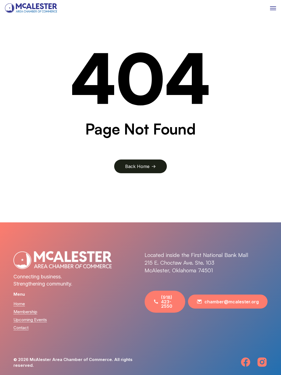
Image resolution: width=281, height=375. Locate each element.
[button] (273, 8)
